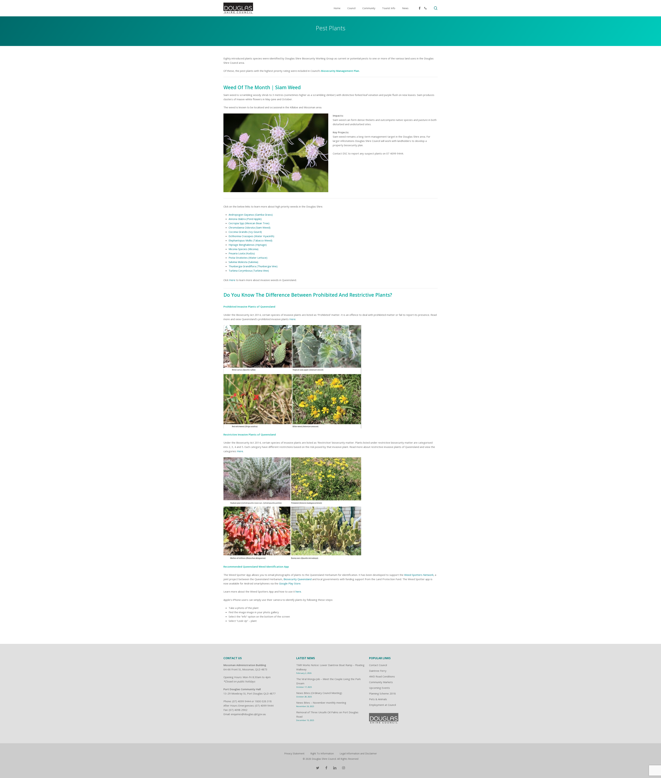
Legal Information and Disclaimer (358, 753)
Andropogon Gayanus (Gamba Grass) (251, 214)
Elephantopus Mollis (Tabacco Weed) (250, 240)
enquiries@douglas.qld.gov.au (248, 714)
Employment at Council (382, 705)
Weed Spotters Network (418, 575)
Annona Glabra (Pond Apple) (245, 219)
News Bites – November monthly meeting (321, 702)
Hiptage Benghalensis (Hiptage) (248, 244)
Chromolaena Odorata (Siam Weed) (249, 227)
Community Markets (381, 682)
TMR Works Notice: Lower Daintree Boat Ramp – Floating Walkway (330, 667)
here (298, 591)
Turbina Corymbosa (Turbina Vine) (249, 270)
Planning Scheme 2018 (382, 693)
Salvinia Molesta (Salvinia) (243, 262)
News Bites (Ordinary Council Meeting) (319, 693)
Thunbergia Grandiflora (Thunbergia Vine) (253, 266)
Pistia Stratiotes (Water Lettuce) (248, 257)
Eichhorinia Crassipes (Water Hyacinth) (251, 236)
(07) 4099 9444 (241, 701)
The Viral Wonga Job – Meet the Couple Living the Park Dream (328, 681)
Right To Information (322, 753)
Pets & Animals (378, 699)
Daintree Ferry (377, 670)
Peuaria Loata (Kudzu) (242, 253)
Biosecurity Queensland (298, 579)
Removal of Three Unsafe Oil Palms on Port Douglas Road (327, 714)
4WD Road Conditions (382, 676)
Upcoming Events (379, 687)
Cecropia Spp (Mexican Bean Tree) (249, 223)
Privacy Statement (294, 753)
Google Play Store (290, 583)
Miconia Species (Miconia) (243, 249)
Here (232, 280)
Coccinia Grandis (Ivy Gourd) (245, 232)
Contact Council (378, 665)
